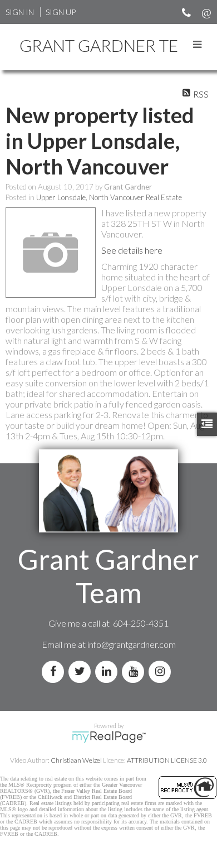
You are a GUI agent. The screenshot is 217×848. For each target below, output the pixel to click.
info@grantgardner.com (131, 644)
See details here (131, 250)
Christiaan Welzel (76, 760)
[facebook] (55, 671)
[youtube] (135, 671)
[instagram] (162, 671)
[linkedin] (108, 671)
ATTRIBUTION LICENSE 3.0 (167, 760)
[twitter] (81, 671)
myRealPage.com (108, 737)
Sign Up (61, 12)
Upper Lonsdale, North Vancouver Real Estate (109, 197)
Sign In (20, 12)
